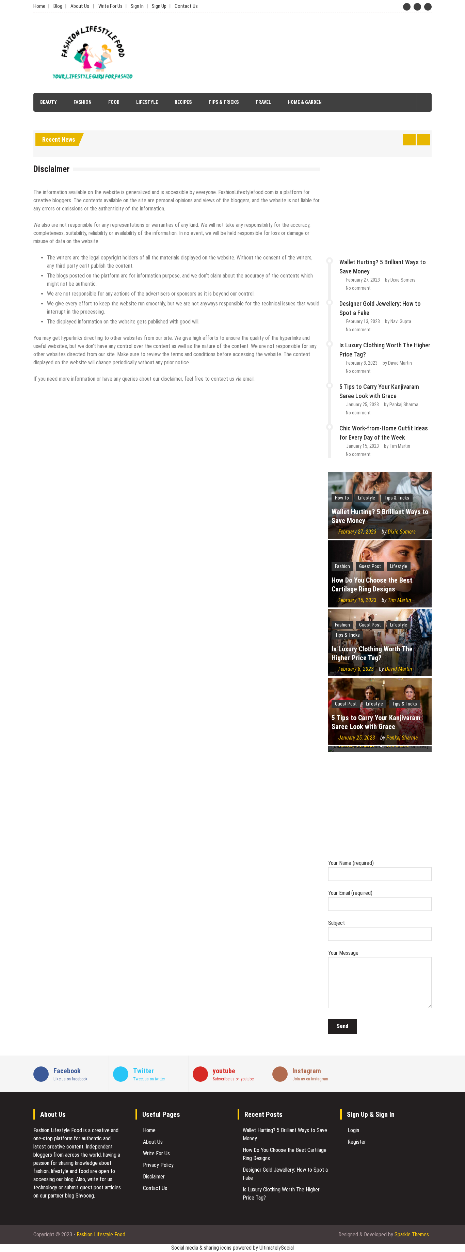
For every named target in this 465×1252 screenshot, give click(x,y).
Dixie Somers (403, 280)
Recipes (183, 102)
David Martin (400, 363)
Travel (263, 102)
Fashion (83, 102)
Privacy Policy (158, 1165)
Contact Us (186, 6)
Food (113, 102)
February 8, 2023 (362, 363)
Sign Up (159, 6)
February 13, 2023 (363, 321)
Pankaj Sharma (403, 404)
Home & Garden (305, 102)
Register (357, 1142)
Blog (57, 6)
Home (39, 6)
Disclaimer (154, 1176)
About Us (79, 6)
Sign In (137, 6)
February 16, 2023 (357, 600)
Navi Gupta (400, 321)
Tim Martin (399, 446)
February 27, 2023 (363, 280)
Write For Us (110, 6)
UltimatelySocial (276, 1248)
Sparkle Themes (412, 1234)
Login (353, 1130)
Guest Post (370, 566)
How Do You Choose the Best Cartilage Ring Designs (372, 584)
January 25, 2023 (362, 404)
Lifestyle (147, 102)
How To (342, 498)
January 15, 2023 (362, 446)
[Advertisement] (295, 52)
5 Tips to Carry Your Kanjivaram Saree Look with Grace (376, 722)
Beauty (48, 102)
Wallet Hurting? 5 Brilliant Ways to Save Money (380, 516)
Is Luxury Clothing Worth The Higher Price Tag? (372, 653)
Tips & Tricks (223, 102)
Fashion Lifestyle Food (57, 1130)
